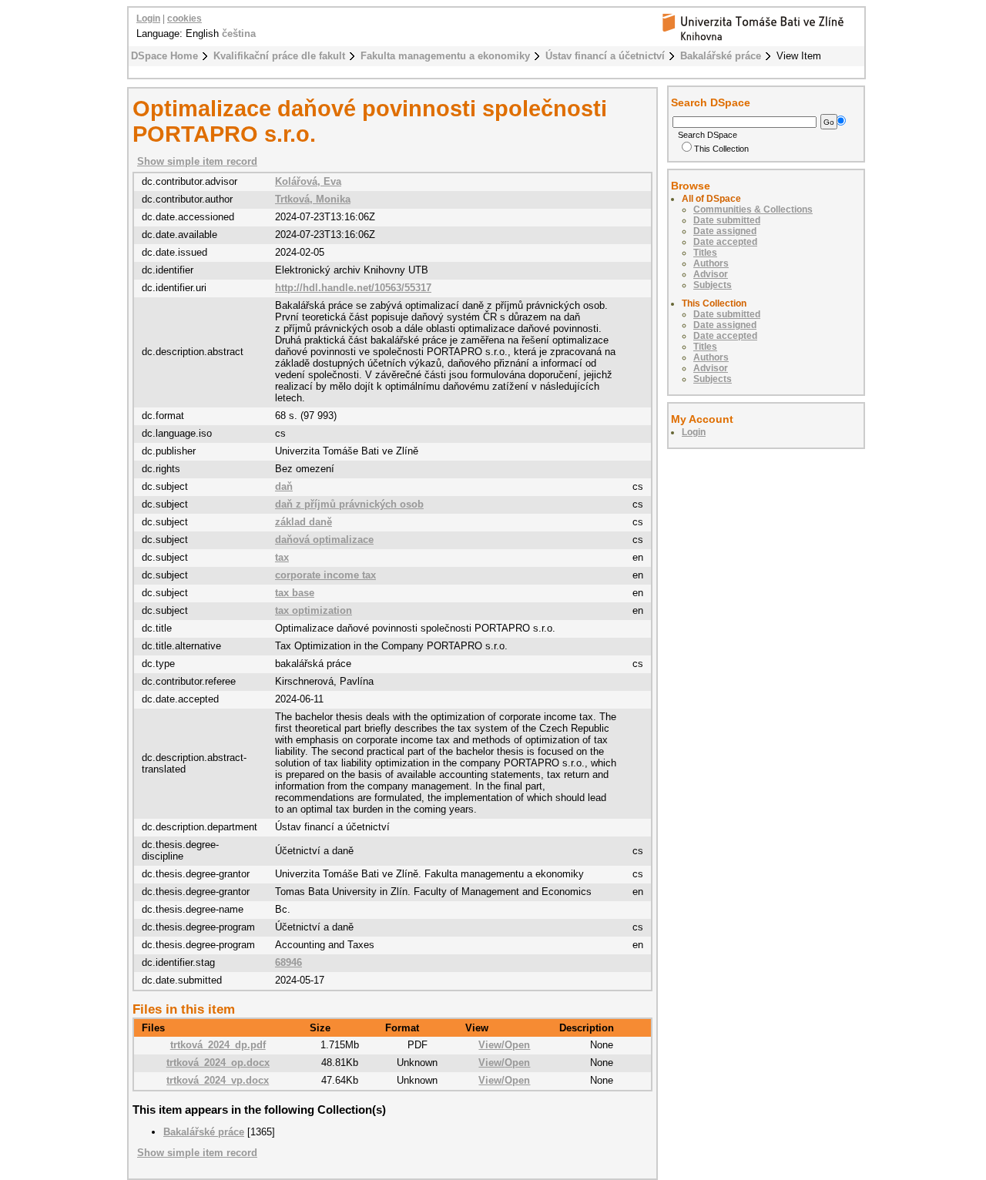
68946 (288, 962)
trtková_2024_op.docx (218, 1062)
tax (282, 557)
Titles (705, 252)
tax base (294, 592)
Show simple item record (197, 161)
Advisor (710, 274)
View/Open (504, 1045)
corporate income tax (325, 575)
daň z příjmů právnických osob (349, 504)
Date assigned (724, 231)
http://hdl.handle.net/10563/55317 (353, 287)
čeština (239, 33)
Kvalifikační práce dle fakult (279, 56)
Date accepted (725, 241)
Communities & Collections (753, 209)
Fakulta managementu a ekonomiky (445, 56)
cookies (184, 18)
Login (148, 18)
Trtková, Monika (312, 199)
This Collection (721, 148)
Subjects (712, 285)
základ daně (303, 522)
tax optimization (313, 610)
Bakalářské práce (720, 56)
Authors (711, 263)
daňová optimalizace (324, 539)
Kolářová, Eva (308, 181)
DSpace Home (164, 56)
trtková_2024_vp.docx (217, 1080)
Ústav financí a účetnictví (605, 56)
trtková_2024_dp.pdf (218, 1045)
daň (284, 486)
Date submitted (726, 220)
